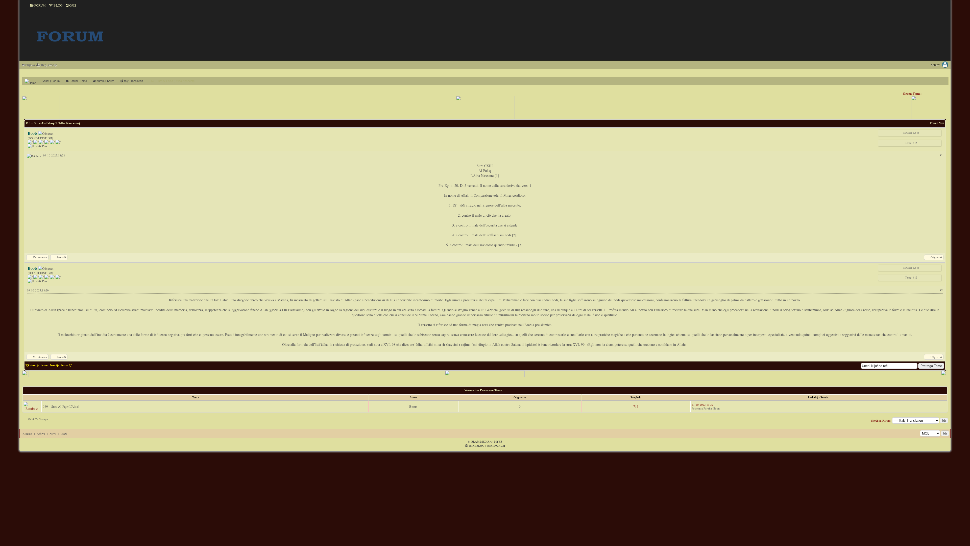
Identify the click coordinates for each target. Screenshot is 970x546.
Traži (64, 433)
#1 (941, 155)
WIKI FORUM (496, 446)
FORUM (40, 5)
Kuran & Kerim (105, 80)
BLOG (57, 5)
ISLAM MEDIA (480, 442)
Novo (53, 433)
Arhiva (41, 433)
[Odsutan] (46, 133)
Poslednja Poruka (702, 408)
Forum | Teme (78, 80)
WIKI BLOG (476, 446)
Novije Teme (59, 365)
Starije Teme (39, 365)
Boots (413, 406)
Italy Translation (133, 80)
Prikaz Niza (937, 122)
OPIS (72, 5)
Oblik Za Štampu (38, 419)
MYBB (498, 442)
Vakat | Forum (51, 80)
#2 (941, 290)
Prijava (30, 65)
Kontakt (27, 433)
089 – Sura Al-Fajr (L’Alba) (61, 406)
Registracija (48, 65)
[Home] (32, 81)
